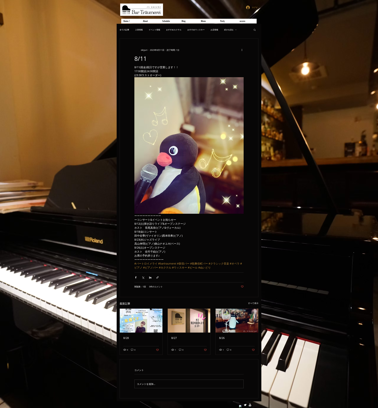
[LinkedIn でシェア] (150, 277)
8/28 (126, 338)
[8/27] (189, 321)
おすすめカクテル (173, 29)
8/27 (174, 338)
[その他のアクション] (242, 50)
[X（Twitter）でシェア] (143, 277)
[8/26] (237, 321)
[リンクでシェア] (157, 277)
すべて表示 (253, 303)
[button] (254, 29)
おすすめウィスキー (196, 29)
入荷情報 (139, 29)
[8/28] (141, 321)
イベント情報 (154, 29)
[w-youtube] (250, 404)
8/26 (222, 338)
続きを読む (229, 29)
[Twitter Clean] (245, 404)
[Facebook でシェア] (135, 277)
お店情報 (214, 29)
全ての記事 (124, 29)
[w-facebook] (240, 406)
